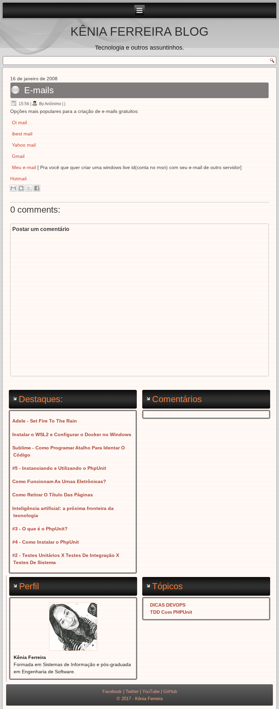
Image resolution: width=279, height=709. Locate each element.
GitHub (170, 691)
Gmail (18, 156)
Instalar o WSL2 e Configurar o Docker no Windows (71, 434)
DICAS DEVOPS (167, 605)
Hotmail (18, 178)
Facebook (112, 691)
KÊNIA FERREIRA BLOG (139, 31)
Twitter (132, 691)
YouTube (151, 691)
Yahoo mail (24, 145)
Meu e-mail (24, 167)
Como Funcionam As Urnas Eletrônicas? (59, 481)
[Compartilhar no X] (29, 188)
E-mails (39, 90)
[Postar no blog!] (21, 188)
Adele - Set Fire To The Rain (44, 421)
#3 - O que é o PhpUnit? (40, 528)
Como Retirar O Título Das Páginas (52, 494)
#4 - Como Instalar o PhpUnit (45, 542)
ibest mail (22, 133)
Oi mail (19, 122)
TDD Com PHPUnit (171, 612)
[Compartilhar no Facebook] (36, 188)
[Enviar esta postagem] (67, 103)
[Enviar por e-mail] (13, 188)
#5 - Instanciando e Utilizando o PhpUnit (59, 468)
